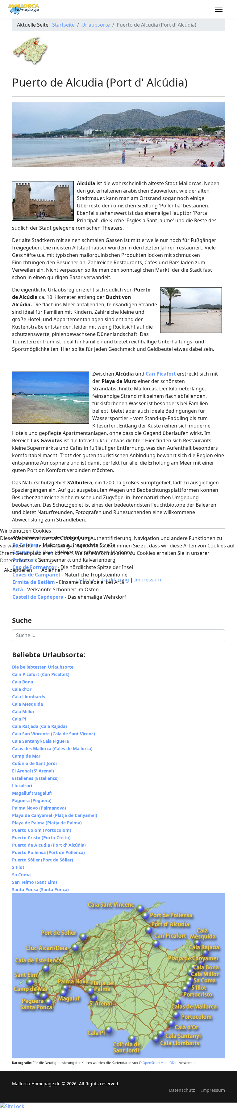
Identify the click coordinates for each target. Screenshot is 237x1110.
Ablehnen (52, 570)
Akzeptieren (18, 570)
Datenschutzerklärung (102, 579)
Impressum (147, 579)
